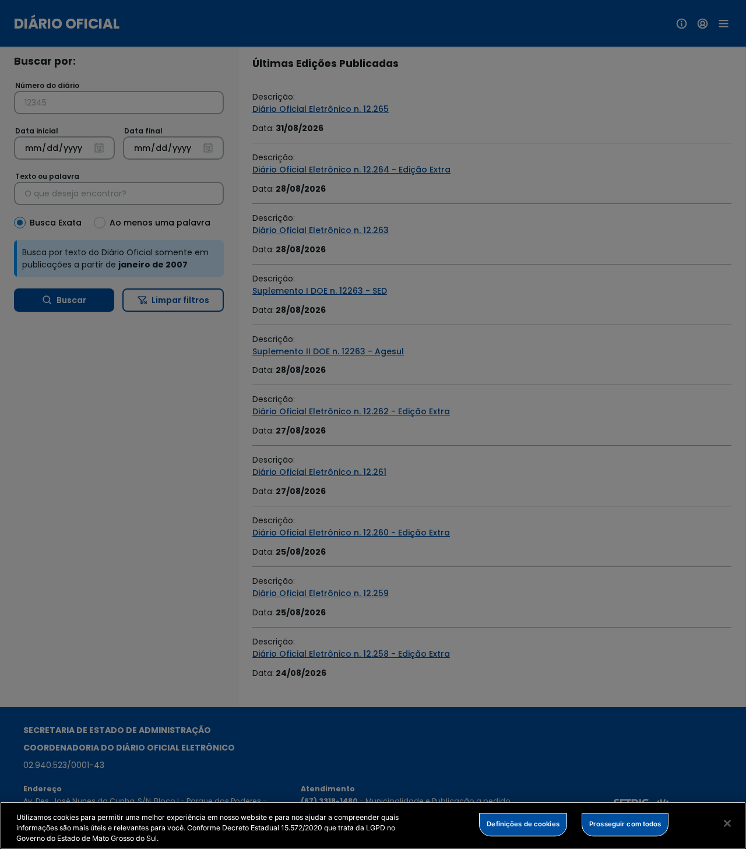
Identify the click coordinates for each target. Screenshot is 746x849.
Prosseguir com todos (625, 824)
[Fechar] (727, 823)
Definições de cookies (523, 824)
